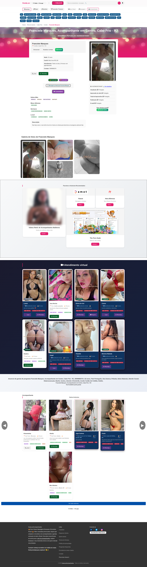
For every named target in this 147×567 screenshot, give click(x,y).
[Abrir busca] (119, 3)
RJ (21, 14)
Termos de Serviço (64, 540)
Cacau (104, 303)
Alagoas (23, 20)
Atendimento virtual (31, 305)
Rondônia (23, 17)
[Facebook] (91, 529)
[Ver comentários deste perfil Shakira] (34, 322)
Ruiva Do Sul (80, 303)
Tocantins (46, 17)
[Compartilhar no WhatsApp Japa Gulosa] (95, 401)
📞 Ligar (34, 73)
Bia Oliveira (53, 485)
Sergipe (40, 17)
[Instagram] (101, 529)
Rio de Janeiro (31, 25)
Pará (52, 17)
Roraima (85, 17)
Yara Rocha (53, 303)
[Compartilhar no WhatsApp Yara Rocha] (69, 271)
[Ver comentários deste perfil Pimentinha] (35, 401)
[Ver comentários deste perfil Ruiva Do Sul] (87, 271)
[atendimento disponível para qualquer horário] (60, 285)
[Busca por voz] (122, 3)
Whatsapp (54, 99)
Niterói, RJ (61, 488)
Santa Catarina (31, 17)
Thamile (78, 354)
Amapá (29, 20)
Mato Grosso (100, 17)
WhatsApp (44, 73)
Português (34, 105)
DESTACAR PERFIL (102, 109)
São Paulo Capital (46, 14)
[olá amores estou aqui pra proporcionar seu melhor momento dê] (113, 415)
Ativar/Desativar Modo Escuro (98, 532)
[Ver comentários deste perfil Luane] (35, 271)
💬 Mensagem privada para (58, 85)
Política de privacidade (65, 543)
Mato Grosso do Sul (110, 17)
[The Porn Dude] (95, 222)
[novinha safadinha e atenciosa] (113, 285)
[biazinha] (60, 467)
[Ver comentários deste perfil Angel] (61, 323)
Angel (52, 355)
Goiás (85, 14)
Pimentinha (27, 433)
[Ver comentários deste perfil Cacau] (113, 271)
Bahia (64, 14)
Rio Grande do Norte (103, 14)
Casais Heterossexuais (36, 111)
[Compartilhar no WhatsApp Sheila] (69, 401)
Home (24, 25)
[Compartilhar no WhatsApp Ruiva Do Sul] (95, 271)
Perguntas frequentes (65, 547)
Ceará (70, 14)
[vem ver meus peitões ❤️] (34, 285)
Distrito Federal (57, 14)
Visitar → (80, 204)
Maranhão (91, 17)
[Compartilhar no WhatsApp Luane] (43, 271)
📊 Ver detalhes (107, 86)
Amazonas (36, 20)
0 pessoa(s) (63, 80)
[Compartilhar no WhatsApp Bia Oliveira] (69, 453)
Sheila (52, 433)
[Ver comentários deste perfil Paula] (113, 401)
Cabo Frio (39, 25)
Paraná (64, 17)
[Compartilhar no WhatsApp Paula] (121, 401)
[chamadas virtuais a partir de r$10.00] (34, 335)
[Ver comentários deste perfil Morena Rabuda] (113, 322)
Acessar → (95, 244)
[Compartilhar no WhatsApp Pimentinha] (43, 401)
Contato (61, 553)
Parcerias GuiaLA (64, 557)
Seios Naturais (46, 99)
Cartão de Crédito (43, 116)
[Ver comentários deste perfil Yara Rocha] (61, 271)
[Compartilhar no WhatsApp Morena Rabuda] (121, 322)
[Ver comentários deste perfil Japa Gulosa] (87, 401)
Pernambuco (72, 17)
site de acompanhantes (43, 538)
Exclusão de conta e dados (66, 550)
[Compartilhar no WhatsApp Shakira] (43, 322)
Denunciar (36, 49)
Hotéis (51, 116)
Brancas (33, 99)
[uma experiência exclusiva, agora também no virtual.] (113, 336)
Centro (46, 25)
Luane (26, 303)
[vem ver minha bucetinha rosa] (86, 336)
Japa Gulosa (80, 433)
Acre (119, 17)
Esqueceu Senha (63, 533)
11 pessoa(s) (53, 80)
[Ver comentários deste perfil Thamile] (86, 322)
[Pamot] (81, 192)
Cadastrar (61, 529)
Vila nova (33, 436)
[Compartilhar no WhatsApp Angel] (69, 323)
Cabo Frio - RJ (42, 46)
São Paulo (27, 356)
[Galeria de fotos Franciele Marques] (33, 159)
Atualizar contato (48, 49)
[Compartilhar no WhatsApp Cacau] (121, 271)
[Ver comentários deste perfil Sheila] (61, 401)
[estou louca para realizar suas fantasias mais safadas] (60, 415)
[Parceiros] (44, 206)
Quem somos (62, 536)
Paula (103, 433)
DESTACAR (59, 49)
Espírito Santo (77, 14)
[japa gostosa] (86, 415)
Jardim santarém (58, 306)
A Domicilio (34, 116)
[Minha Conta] (49, 3)
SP (38, 14)
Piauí (79, 17)
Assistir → (44, 233)
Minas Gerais (92, 14)
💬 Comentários (58, 91)
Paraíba (58, 17)
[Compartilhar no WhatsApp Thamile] (95, 322)
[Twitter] (96, 529)
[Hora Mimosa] (110, 192)
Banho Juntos (47, 111)
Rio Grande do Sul (115, 14)
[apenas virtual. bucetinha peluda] (86, 285)
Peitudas (39, 99)
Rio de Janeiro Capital (30, 14)
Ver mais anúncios (74, 503)
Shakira (26, 354)
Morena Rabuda (107, 354)
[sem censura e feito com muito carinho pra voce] (60, 337)
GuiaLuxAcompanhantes (68, 563)
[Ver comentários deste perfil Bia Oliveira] (61, 453)
